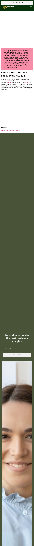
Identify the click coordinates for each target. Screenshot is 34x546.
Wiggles (26, 82)
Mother (9, 82)
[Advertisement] (17, 29)
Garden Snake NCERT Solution (11, 130)
